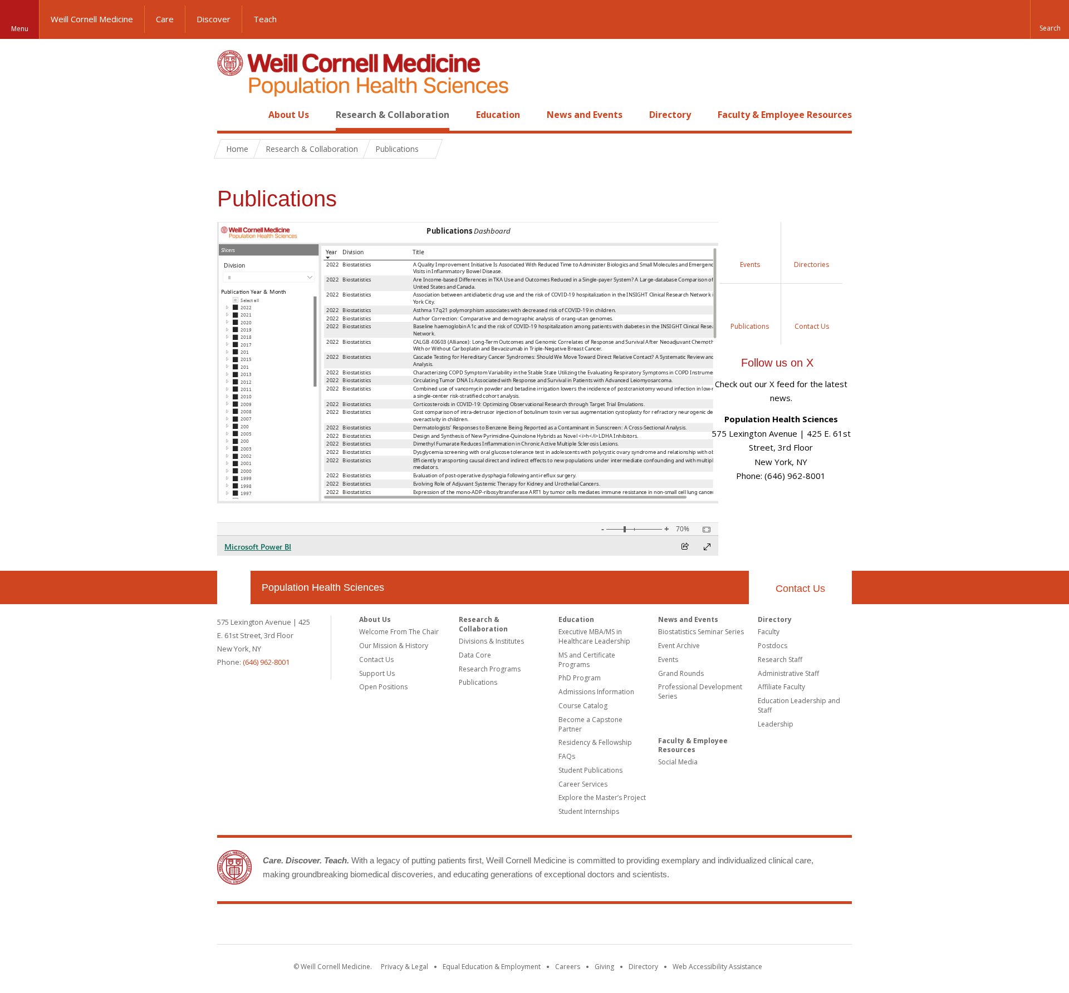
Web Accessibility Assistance (717, 966)
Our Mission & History (393, 645)
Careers (567, 966)
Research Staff (780, 659)
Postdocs (772, 645)
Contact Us (800, 588)
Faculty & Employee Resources (785, 114)
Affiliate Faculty (781, 686)
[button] (1049, 19)
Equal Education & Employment (492, 966)
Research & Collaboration (392, 114)
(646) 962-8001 (266, 662)
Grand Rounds (681, 673)
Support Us (377, 673)
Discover (214, 18)
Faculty (768, 631)
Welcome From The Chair (399, 631)
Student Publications (590, 770)
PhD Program (579, 678)
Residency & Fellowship (595, 742)
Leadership (775, 724)
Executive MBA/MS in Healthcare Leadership (594, 636)
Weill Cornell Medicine (92, 18)
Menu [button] (19, 28)
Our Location (234, 587)
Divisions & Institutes (491, 641)
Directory (670, 114)
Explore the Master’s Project (602, 797)
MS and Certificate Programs (586, 659)
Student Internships (588, 811)
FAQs (566, 756)
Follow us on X (777, 363)
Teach (265, 18)
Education (498, 114)
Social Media (678, 762)
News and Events (584, 114)
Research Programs (490, 669)
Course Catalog (582, 705)
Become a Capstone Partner (590, 724)
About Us (288, 114)
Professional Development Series (700, 691)
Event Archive (679, 645)
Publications (478, 682)
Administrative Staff (788, 673)
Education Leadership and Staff (799, 705)
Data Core (475, 655)
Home (229, 114)
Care (165, 18)
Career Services (582, 784)
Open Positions (383, 686)
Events (668, 659)
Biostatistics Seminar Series (701, 631)
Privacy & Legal (404, 966)
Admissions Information (596, 691)
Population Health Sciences (323, 587)
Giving (604, 966)
